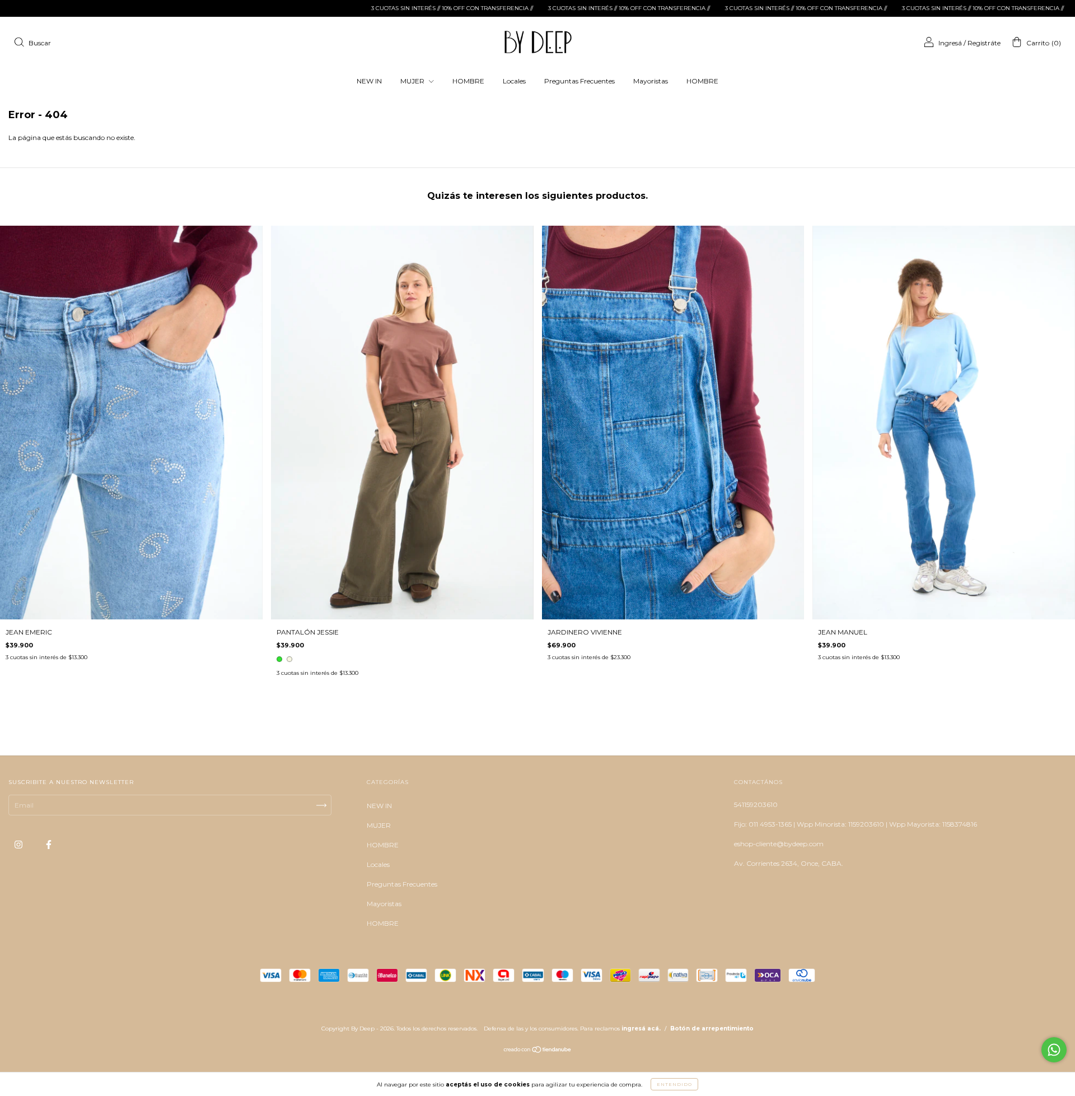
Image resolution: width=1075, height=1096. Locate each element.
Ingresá (950, 43)
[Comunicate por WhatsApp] (1054, 1049)
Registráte (984, 43)
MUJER (413, 81)
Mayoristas (650, 81)
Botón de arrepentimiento (712, 1028)
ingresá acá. (641, 1028)
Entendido (674, 1084)
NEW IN (369, 81)
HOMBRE (468, 81)
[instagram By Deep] (19, 845)
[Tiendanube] (538, 1051)
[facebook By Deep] (49, 845)
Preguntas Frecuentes (579, 81)
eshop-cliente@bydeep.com (779, 844)
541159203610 (756, 804)
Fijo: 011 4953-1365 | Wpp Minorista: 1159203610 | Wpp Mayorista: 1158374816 (855, 824)
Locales (514, 81)
